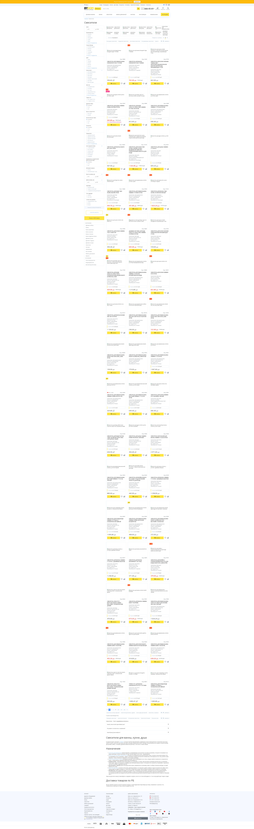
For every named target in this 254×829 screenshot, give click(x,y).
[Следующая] (127, 710)
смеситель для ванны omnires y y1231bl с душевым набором (160, 478)
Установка (127, 4)
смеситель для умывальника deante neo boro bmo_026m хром (116, 356)
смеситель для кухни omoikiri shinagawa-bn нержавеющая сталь (159, 232)
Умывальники (154, 14)
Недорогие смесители (123, 41)
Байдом (122, 741)
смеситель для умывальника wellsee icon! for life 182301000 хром (137, 316)
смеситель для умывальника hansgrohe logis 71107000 (116, 62)
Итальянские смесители (133, 718)
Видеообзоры (109, 814)
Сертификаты (109, 811)
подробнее (129, 1)
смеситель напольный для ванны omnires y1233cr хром (159, 436)
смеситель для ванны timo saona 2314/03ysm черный (159, 192)
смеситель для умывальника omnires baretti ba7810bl (116, 644)
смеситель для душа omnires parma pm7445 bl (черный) (137, 436)
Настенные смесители (135, 41)
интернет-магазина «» (95, 816)
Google (87, 819)
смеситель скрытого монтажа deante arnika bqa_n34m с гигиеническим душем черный (115, 686)
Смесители (109, 14)
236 (118, 709)
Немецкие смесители (111, 718)
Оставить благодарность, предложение (159, 817)
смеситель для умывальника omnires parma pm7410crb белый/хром (137, 520)
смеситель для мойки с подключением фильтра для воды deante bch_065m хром (159, 561)
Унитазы (132, 14)
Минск (86, 4)
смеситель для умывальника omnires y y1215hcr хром (159, 106)
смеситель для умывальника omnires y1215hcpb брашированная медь (137, 274)
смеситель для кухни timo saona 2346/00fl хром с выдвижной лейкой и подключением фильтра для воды (137, 150)
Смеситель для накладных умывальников (118, 755)
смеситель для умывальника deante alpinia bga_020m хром (137, 355)
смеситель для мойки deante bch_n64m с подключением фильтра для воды (137, 479)
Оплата (111, 4)
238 (124, 709)
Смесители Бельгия (122, 718)
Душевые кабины (90, 14)
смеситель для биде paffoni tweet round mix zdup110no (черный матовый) (115, 437)
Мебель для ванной (121, 14)
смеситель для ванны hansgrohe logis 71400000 (136, 62)
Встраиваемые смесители (147, 41)
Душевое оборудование (89, 796)
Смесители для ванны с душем (128, 712)
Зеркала (86, 812)
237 (121, 709)
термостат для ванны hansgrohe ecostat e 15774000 (137, 684)
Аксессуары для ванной (141, 712)
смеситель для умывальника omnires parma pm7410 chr (116, 395)
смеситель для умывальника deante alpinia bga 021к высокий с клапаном (159, 520)
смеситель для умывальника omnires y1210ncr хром (137, 192)
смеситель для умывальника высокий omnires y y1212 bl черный (116, 479)
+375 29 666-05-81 (155, 796)
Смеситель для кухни (113, 767)
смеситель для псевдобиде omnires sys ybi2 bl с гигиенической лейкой (115, 520)
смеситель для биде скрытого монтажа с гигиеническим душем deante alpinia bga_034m (116, 274)
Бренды (107, 796)
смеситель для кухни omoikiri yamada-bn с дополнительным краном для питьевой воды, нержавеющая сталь (159, 64)
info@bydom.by (154, 803)
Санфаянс (86, 805)
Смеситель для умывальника (115, 752)
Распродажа (106, 4)
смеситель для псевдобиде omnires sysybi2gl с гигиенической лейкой (159, 685)
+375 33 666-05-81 (155, 798)
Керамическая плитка (89, 807)
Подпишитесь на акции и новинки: (136, 811)
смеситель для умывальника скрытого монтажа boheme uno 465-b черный (159, 603)
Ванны (100, 14)
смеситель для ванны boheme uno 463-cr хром (116, 315)
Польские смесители (156, 718)
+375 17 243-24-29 (155, 799)
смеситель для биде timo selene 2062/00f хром (114, 192)
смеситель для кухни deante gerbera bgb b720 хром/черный (138, 644)
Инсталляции (142, 14)
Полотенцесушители (89, 809)
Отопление (88, 258)
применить (137, 1)
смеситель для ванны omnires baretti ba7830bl (138, 602)
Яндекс (91, 819)
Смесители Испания (145, 718)
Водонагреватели (88, 811)
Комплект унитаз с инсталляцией (91, 814)
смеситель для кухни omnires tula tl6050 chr (116, 231)
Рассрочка (121, 4)
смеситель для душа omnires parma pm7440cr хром (115, 106)
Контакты (148, 4)
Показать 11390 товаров (94, 218)
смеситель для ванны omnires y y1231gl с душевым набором (116, 560)
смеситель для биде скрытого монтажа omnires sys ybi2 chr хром (137, 107)
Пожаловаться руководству (156, 818)
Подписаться (138, 818)
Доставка (116, 4)
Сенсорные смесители (112, 41)
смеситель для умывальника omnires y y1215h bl (159, 355)
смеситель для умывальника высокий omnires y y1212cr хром (137, 396)
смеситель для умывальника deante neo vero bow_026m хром (159, 316)
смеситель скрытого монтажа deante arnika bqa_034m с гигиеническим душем (115, 603)
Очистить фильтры (94, 212)
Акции (101, 4)
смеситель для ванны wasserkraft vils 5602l (135, 560)
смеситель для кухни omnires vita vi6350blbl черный (159, 395)
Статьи (107, 812)
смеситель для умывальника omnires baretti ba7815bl (159, 644)
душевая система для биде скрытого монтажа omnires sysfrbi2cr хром (137, 232)
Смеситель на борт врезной (113, 712)
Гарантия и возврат (135, 4)
